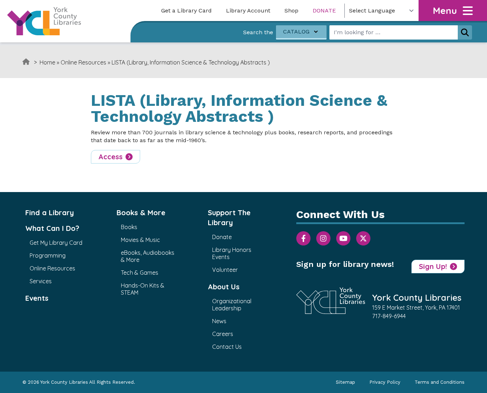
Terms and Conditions (440, 382)
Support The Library (229, 217)
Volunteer (225, 269)
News (219, 321)
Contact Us (227, 346)
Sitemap (345, 382)
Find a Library (49, 212)
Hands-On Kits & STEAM (142, 289)
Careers (222, 333)
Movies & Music (140, 239)
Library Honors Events (231, 253)
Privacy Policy (384, 382)
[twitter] (363, 238)
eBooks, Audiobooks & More (147, 256)
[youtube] (343, 238)
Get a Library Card (186, 10)
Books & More (141, 212)
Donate (324, 10)
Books (129, 227)
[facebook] (303, 238)
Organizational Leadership (231, 305)
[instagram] (323, 238)
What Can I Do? (52, 228)
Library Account (248, 10)
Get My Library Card (56, 242)
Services (41, 281)
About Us (224, 286)
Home (47, 62)
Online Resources (83, 62)
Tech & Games (139, 272)
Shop (291, 10)
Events (36, 298)
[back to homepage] (44, 21)
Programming (48, 255)
